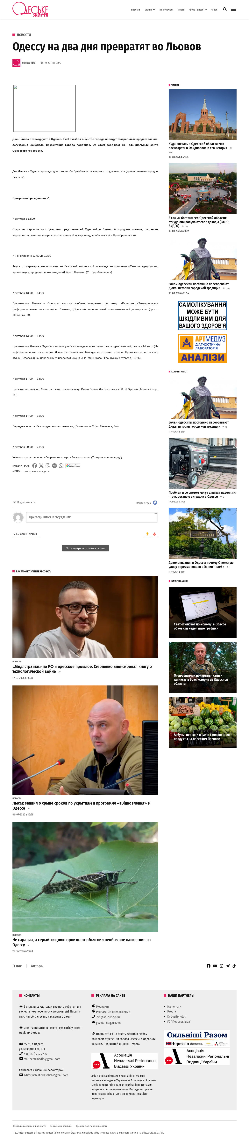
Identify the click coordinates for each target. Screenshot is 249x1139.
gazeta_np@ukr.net (108, 1023)
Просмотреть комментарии (85, 548)
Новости (135, 9)
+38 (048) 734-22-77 (35, 1054)
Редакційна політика (61, 1126)
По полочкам (166, 9)
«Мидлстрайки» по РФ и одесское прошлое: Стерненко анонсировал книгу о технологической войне (82, 669)
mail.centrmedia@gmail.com (42, 1059)
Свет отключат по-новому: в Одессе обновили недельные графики (200, 626)
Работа (171, 1011)
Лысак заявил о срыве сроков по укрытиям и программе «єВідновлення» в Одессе (81, 806)
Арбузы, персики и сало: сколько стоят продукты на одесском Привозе (202, 737)
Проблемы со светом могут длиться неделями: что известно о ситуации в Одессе (202, 495)
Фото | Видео (196, 9)
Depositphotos (176, 1016)
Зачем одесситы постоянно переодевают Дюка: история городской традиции (199, 286)
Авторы (37, 966)
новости (36, 471)
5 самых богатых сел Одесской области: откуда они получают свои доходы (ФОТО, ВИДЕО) (199, 222)
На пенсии (174, 1006)
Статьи (148, 9)
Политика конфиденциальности (29, 1126)
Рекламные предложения (113, 1012)
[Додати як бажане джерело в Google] (72, 465)
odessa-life (28, 63)
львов (28, 471)
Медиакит (102, 1006)
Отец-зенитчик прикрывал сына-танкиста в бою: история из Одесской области (201, 680)
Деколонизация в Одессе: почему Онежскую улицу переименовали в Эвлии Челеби (201, 565)
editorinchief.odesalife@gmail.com (46, 1075)
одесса (45, 471)
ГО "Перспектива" (179, 1021)
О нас (214, 9)
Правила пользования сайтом (91, 1126)
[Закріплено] (233, 9)
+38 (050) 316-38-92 (108, 1017)
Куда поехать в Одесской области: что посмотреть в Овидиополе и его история (198, 146)
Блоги (181, 9)
